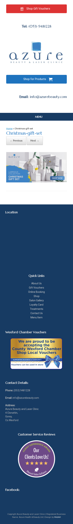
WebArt (57, 517)
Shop (37, 296)
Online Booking (36, 291)
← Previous (16, 140)
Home (9, 128)
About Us (36, 283)
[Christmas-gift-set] (36, 181)
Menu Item (36, 317)
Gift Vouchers (36, 287)
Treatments (36, 309)
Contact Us (36, 313)
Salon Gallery (36, 300)
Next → (34, 140)
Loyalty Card (36, 304)
